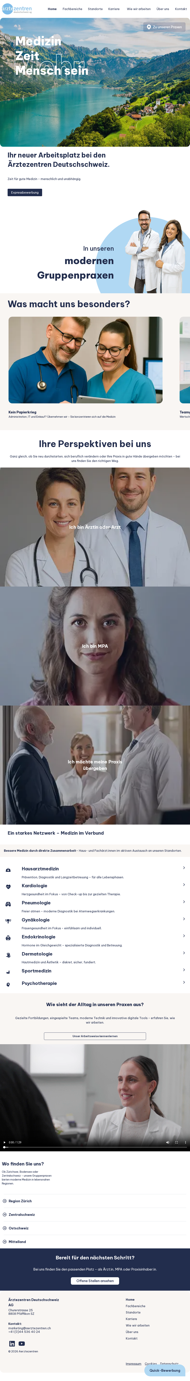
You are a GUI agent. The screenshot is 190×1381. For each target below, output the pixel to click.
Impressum (133, 1364)
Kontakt (181, 9)
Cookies (151, 1364)
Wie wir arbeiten (139, 9)
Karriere (114, 9)
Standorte (95, 9)
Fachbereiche (72, 9)
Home (52, 9)
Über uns (163, 9)
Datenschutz (169, 1364)
